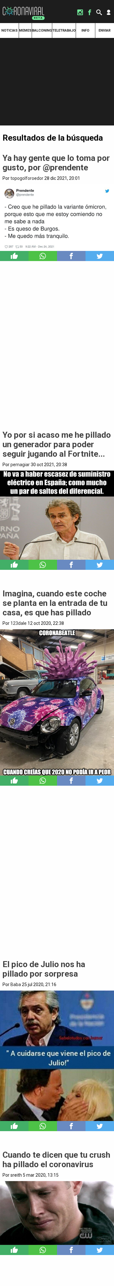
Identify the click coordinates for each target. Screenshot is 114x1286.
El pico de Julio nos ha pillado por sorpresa (44, 969)
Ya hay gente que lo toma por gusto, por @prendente (56, 162)
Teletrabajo (64, 30)
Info (85, 30)
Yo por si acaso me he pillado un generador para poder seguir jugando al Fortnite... (57, 444)
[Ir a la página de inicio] (23, 7)
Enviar (104, 30)
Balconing (42, 30)
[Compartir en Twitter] (100, 256)
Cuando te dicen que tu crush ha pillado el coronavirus (56, 1159)
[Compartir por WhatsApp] (42, 256)
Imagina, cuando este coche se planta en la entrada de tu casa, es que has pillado (55, 603)
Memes (25, 30)
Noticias (9, 30)
